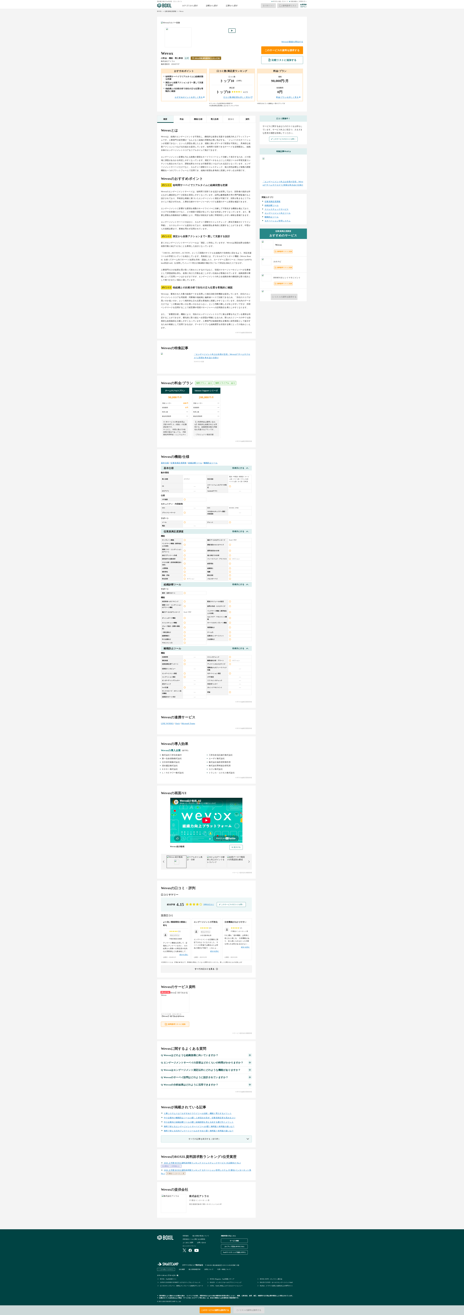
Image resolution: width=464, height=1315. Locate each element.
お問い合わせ (201, 1242)
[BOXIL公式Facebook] (190, 1251)
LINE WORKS (167, 723)
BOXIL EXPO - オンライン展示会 (271, 1279)
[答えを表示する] (250, 1055)
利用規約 (186, 1236)
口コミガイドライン (189, 1246)
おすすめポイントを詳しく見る (189, 97)
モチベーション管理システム (277, 221)
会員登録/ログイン (303, 6)
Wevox (181, 11)
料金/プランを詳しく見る (287, 97)
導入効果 (215, 119)
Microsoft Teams (188, 723)
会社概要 (182, 1269)
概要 (165, 119)
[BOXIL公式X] (184, 1251)
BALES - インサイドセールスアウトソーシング (225, 1282)
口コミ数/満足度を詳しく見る (236, 97)
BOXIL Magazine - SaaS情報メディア (222, 1279)
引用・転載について (224, 1269)
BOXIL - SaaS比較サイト (168, 1279)
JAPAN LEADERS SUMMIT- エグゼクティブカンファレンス (180, 1282)
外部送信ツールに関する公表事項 (194, 1239)
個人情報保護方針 (195, 1269)
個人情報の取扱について (200, 1236)
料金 (182, 119)
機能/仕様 (198, 119)
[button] (174, 935)
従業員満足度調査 (171, 11)
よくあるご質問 (188, 1242)
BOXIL (159, 11)
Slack (177, 723)
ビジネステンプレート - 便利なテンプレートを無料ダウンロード (181, 1286)
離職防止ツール (211, 463)
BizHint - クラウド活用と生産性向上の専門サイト (276, 1286)
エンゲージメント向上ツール (277, 213)
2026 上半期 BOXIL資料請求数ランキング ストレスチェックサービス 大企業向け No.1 (202, 1163)
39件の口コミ (208, 904)
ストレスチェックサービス (277, 209)
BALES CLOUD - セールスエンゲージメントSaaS (276, 1282)
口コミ (231, 119)
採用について (208, 1269)
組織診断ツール (195, 463)
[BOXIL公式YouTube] (196, 1250)
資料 (248, 119)
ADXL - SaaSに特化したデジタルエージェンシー (226, 1286)
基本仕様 (165, 463)
